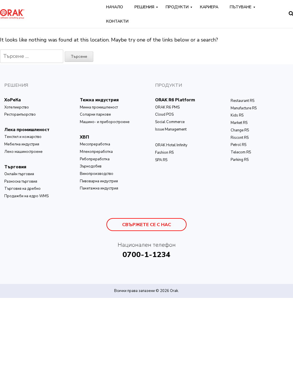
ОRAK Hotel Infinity (171, 145)
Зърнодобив (91, 166)
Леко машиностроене (23, 151)
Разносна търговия (20, 181)
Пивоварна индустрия (99, 181)
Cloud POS (164, 114)
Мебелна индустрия (21, 144)
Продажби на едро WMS (26, 196)
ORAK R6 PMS (167, 107)
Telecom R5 (241, 152)
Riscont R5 (240, 137)
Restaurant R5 (243, 100)
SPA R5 (161, 160)
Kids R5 (237, 115)
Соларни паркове (95, 114)
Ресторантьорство (20, 114)
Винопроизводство (96, 173)
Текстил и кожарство (22, 136)
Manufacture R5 (244, 108)
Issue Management (171, 129)
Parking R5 (240, 159)
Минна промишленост (99, 107)
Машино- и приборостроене (105, 122)
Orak (174, 290)
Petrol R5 (239, 144)
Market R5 (239, 122)
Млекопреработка (96, 151)
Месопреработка (95, 144)
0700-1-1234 (146, 255)
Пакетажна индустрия (99, 188)
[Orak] (12, 13)
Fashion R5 (164, 152)
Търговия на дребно (22, 188)
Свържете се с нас (146, 225)
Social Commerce (170, 122)
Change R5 (240, 130)
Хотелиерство (16, 107)
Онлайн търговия (19, 174)
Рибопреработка (95, 159)
